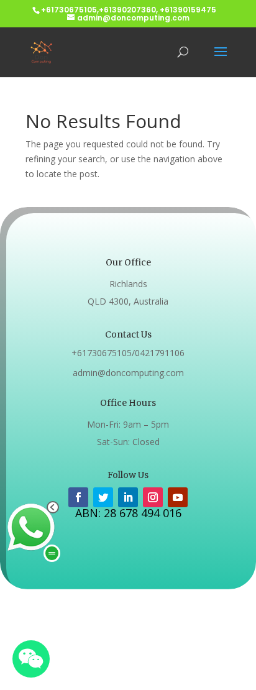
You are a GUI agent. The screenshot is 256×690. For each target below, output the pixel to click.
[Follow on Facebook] (78, 497)
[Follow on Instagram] (153, 497)
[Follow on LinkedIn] (128, 497)
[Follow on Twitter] (103, 497)
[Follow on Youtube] (178, 497)
